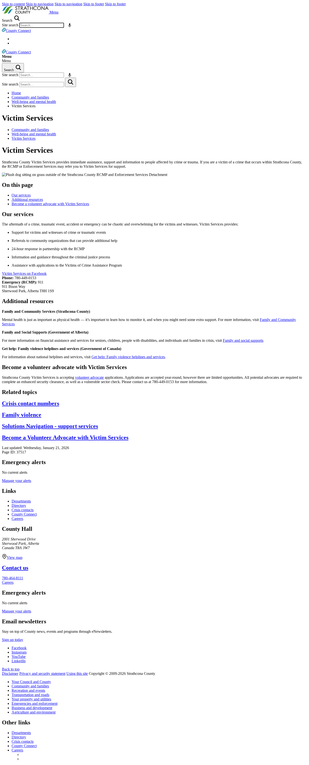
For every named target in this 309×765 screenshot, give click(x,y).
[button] (53, 12)
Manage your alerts (16, 481)
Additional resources (27, 199)
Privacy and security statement (42, 673)
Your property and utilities (31, 699)
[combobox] (41, 25)
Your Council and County (31, 682)
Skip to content (13, 4)
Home (16, 93)
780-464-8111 (12, 578)
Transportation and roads (30, 695)
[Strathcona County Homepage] (25, 12)
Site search (10, 25)
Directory (19, 505)
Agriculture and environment (34, 712)
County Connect (24, 514)
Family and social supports (243, 340)
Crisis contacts (23, 510)
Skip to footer (93, 4)
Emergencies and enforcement (34, 703)
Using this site (77, 673)
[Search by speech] (69, 25)
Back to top (11, 669)
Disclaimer (10, 673)
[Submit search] (70, 82)
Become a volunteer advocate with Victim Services (50, 204)
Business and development (32, 708)
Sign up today (12, 640)
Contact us (15, 568)
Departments (21, 501)
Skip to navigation (40, 4)
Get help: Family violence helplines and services (128, 357)
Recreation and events (28, 690)
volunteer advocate (89, 377)
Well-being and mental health (34, 102)
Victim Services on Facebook (24, 273)
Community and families (30, 97)
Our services (21, 195)
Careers (17, 519)
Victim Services (27, 118)
